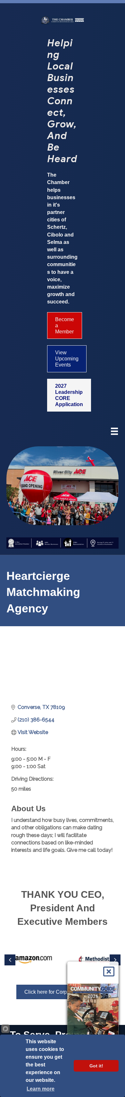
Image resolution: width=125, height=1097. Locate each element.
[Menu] (114, 432)
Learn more (40, 1089)
